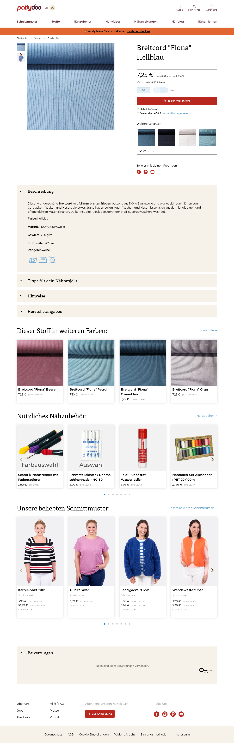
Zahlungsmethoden (154, 734)
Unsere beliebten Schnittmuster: (191, 508)
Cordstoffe (53, 38)
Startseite (22, 38)
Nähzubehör (82, 21)
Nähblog (178, 21)
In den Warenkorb (179, 100)
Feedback (23, 717)
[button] (179, 7)
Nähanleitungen (146, 21)
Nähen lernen (207, 21)
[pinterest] (173, 714)
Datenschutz (53, 734)
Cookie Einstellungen (94, 734)
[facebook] (156, 714)
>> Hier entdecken (138, 31)
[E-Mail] (152, 172)
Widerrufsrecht (124, 734)
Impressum (182, 734)
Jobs (20, 710)
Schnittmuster (27, 21)
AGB (71, 734)
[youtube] (181, 714)
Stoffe (55, 21)
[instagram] (165, 714)
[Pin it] (146, 172)
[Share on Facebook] (139, 172)
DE (52, 7)
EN (46, 7)
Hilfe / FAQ (57, 703)
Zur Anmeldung (102, 713)
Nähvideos (113, 21)
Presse (54, 710)
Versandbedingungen (175, 113)
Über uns (23, 703)
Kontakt (55, 717)
